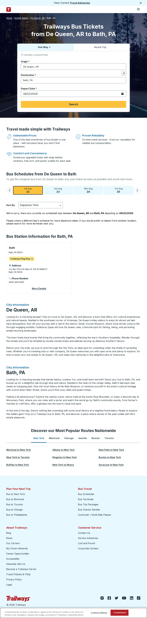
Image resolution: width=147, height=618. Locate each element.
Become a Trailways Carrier (21, 569)
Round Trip (100, 47)
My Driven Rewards (17, 548)
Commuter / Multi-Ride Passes (94, 514)
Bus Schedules (86, 494)
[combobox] (73, 67)
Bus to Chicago (14, 509)
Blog (8, 532)
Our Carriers (13, 543)
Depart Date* (29, 88)
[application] (39, 268)
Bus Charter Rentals (89, 509)
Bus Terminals (85, 499)
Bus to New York (15, 494)
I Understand (119, 612)
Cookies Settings (99, 612)
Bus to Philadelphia (16, 514)
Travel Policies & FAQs (18, 574)
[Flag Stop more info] (32, 258)
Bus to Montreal (15, 499)
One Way (43, 47)
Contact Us (84, 532)
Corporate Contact (88, 548)
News (9, 538)
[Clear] (123, 67)
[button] (9, 190)
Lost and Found (86, 543)
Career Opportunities (17, 553)
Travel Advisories (80, 2)
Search (73, 104)
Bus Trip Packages (88, 504)
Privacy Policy (14, 579)
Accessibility (12, 558)
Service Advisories (88, 538)
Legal (9, 584)
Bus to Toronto (14, 504)
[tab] (38, 438)
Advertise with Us (15, 564)
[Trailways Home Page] (8, 9)
